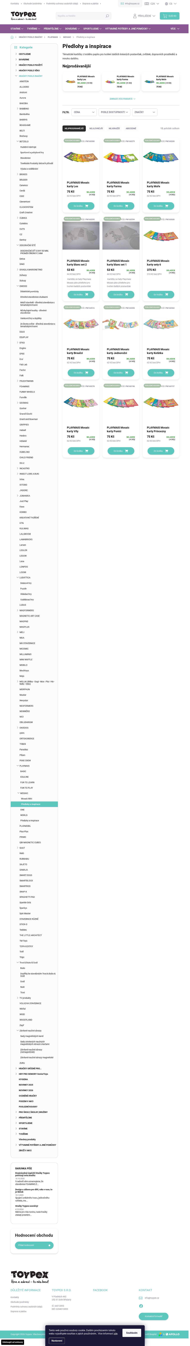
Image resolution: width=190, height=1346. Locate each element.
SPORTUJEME (25, 1123)
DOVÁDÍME (24, 59)
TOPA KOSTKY (26, 946)
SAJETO (23, 864)
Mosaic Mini (26, 799)
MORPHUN (25, 689)
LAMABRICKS (26, 539)
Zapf (22, 1025)
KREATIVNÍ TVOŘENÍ (29, 517)
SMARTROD (25, 886)
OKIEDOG (24, 728)
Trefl (22, 951)
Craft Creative (26, 212)
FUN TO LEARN (27, 782)
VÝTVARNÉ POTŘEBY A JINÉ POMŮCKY (37, 1145)
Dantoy (23, 240)
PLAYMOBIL (25, 826)
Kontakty (15, 3)
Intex (22, 479)
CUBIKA (23, 218)
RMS (22, 853)
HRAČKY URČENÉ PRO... (30, 1068)
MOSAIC (24, 793)
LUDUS (23, 605)
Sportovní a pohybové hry (32, 152)
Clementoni (25, 201)
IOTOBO (23, 485)
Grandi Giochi (26, 414)
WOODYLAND (26, 1020)
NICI (22, 717)
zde (115, 1333)
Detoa (22, 259)
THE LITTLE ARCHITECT (31, 935)
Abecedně (131, 128)
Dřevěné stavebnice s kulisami (34, 297)
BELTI (22, 130)
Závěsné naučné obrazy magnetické (36, 1057)
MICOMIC (24, 649)
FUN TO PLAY (26, 788)
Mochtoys (24, 670)
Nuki (22, 987)
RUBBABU (24, 859)
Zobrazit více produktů (121, 99)
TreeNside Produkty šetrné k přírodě (36, 163)
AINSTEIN (24, 81)
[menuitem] (17, 28)
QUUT (22, 848)
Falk (21, 375)
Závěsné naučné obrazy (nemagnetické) (31, 1050)
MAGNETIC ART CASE (30, 616)
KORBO (23, 512)
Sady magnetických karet (31, 1036)
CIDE (22, 196)
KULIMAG (24, 528)
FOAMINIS (24, 386)
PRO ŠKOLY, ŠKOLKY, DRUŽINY (33, 1112)
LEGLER (23, 550)
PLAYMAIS (24, 766)
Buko (22, 968)
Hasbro (23, 435)
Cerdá (22, 190)
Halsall (23, 430)
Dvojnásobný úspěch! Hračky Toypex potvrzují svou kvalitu (32, 1174)
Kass (22, 506)
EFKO (22, 343)
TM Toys (23, 941)
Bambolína (25, 114)
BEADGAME (25, 125)
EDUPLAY (24, 337)
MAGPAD (24, 621)
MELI (22, 632)
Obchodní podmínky (32, 3)
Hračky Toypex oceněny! (26, 1206)
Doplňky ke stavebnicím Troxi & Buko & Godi (38, 974)
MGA (22, 638)
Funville (23, 397)
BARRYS (23, 119)
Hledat (107, 16)
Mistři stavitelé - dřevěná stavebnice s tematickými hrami (37, 303)
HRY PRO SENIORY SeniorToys (33, 1074)
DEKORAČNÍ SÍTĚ (28, 245)
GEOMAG (24, 403)
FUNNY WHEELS (27, 392)
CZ (21, 234)
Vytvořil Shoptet (149, 1334)
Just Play (24, 501)
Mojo (22, 676)
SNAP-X (23, 891)
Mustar (23, 695)
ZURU (22, 1063)
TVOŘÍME (23, 1134)
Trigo (22, 957)
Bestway (24, 136)
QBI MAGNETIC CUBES (30, 842)
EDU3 (22, 332)
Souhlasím (131, 1332)
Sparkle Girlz (25, 902)
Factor (23, 370)
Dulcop (23, 280)
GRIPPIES (24, 424)
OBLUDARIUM (26, 722)
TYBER (23, 744)
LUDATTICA (25, 577)
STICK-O (23, 924)
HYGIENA (23, 1079)
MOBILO (23, 665)
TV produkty (25, 998)
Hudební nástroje (28, 147)
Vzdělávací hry (27, 599)
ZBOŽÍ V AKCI (25, 1150)
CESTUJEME (25, 54)
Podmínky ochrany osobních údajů (62, 3)
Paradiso (24, 749)
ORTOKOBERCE (27, 738)
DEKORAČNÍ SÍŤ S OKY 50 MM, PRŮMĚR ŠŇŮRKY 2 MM (34, 252)
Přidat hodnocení (26, 1245)
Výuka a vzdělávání (29, 169)
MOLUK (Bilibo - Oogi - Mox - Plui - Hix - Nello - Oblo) (37, 682)
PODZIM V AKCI (26, 1101)
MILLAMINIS (25, 654)
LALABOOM (25, 534)
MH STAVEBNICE (27, 643)
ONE (22, 809)
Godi (22, 981)
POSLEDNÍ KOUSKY (28, 1106)
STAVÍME (23, 1128)
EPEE (22, 353)
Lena (22, 561)
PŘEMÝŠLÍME (25, 1117)
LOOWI (23, 572)
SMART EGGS (26, 875)
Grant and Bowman (29, 419)
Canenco (24, 185)
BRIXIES (23, 174)
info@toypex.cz (152, 1298)
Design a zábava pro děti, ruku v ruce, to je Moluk (33, 1190)
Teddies (23, 930)
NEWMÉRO (25, 711)
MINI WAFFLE (26, 659)
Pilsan (22, 755)
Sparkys (23, 908)
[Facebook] (141, 1305)
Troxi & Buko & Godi (29, 962)
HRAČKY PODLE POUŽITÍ (30, 65)
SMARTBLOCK (26, 880)
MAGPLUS (24, 627)
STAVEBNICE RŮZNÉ (29, 919)
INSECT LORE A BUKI (29, 474)
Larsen (23, 545)
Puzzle (23, 588)
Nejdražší (114, 128)
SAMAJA (24, 870)
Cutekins (24, 223)
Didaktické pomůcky (29, 291)
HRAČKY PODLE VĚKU (29, 70)
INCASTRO (25, 468)
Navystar (24, 700)
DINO (22, 264)
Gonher (23, 408)
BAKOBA (24, 103)
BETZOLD (24, 141)
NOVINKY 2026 (26, 1090)
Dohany (23, 275)
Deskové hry (25, 583)
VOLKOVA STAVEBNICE (30, 1003)
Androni (23, 92)
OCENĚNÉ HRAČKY (28, 1096)
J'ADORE (24, 490)
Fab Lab (23, 364)
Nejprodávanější (74, 128)
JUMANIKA (25, 496)
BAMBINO (24, 109)
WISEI (22, 1014)
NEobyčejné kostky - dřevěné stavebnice (33, 311)
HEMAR (23, 441)
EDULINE (24, 777)
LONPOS (24, 567)
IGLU (22, 463)
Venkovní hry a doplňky (31, 318)
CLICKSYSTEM (26, 207)
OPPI (22, 733)
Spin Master (25, 913)
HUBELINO (25, 452)
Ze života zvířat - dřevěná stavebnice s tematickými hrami (37, 325)
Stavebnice (25, 158)
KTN (22, 523)
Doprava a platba (90, 3)
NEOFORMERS (26, 706)
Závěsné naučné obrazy (30, 1030)
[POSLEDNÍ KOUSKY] (81, 159)
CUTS (22, 229)
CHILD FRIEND (26, 457)
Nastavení (57, 1340)
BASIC (23, 771)
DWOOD (23, 286)
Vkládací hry (26, 594)
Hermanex (24, 446)
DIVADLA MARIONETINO (31, 269)
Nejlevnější (96, 128)
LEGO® (23, 556)
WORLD (23, 815)
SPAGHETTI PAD (27, 897)
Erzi (21, 359)
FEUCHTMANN (26, 381)
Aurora (23, 98)
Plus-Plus (24, 831)
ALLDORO (24, 87)
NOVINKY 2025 (26, 1085)
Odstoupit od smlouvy (12, 1342)
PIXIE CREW (25, 760)
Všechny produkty (27, 1139)
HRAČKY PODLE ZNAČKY (30, 76)
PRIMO (23, 837)
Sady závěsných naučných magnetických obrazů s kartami (34, 1042)
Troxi (22, 992)
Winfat (23, 1009)
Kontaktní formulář (153, 1316)
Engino (23, 348)
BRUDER (23, 180)
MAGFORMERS (27, 610)
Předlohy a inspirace (30, 804)
